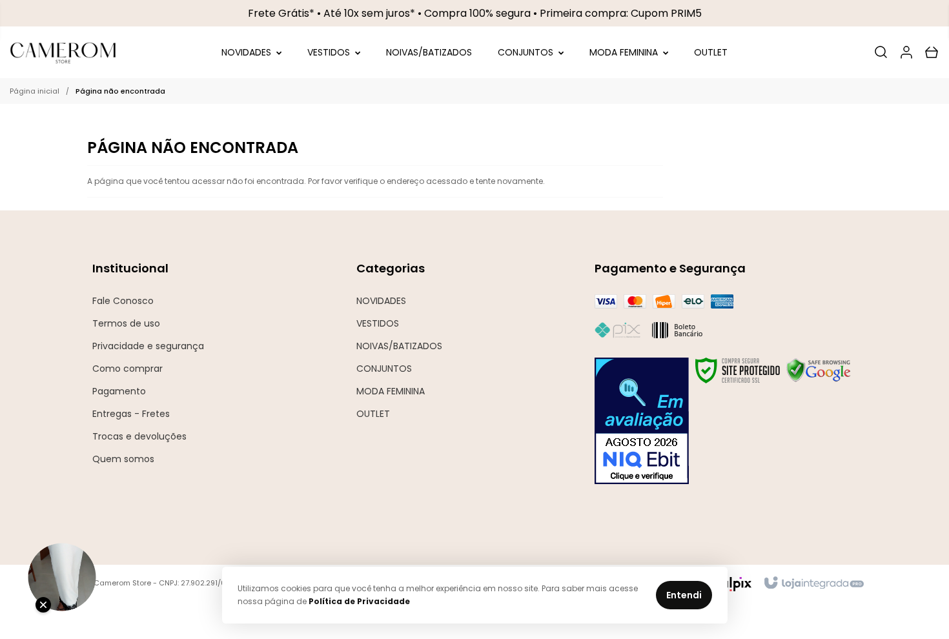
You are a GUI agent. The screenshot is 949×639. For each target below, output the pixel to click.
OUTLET (373, 413)
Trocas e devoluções (139, 436)
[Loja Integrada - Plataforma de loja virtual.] (813, 583)
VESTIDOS (377, 323)
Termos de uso (126, 323)
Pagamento (119, 391)
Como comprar (127, 368)
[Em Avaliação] (642, 421)
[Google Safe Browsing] (818, 370)
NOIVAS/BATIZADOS (399, 346)
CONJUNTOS (384, 368)
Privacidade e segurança (148, 346)
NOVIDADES (381, 300)
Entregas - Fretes (131, 413)
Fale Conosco (123, 300)
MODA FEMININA (390, 391)
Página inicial (34, 91)
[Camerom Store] (63, 52)
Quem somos (123, 458)
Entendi (684, 595)
